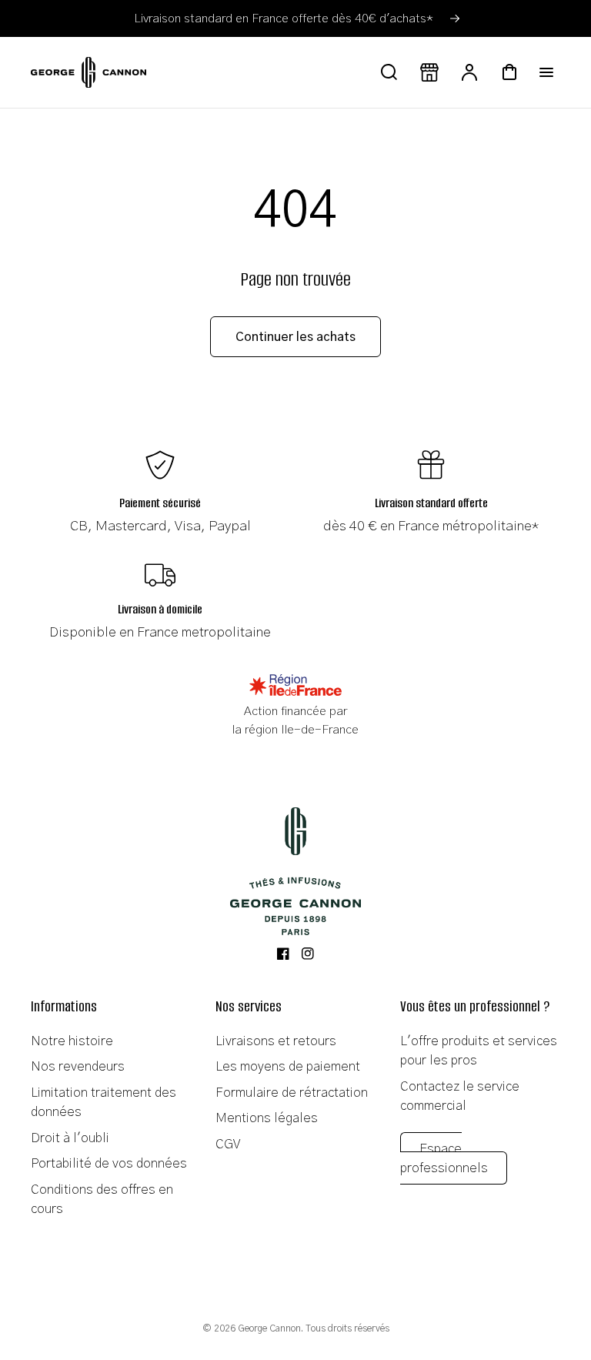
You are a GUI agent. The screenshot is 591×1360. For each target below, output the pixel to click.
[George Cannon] (295, 871)
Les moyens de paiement (287, 1066)
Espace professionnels (444, 1158)
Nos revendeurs (78, 1066)
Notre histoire (72, 1041)
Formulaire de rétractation (291, 1092)
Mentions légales (266, 1117)
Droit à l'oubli (70, 1137)
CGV (227, 1144)
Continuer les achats (295, 337)
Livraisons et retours (275, 1041)
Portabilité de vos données (109, 1163)
